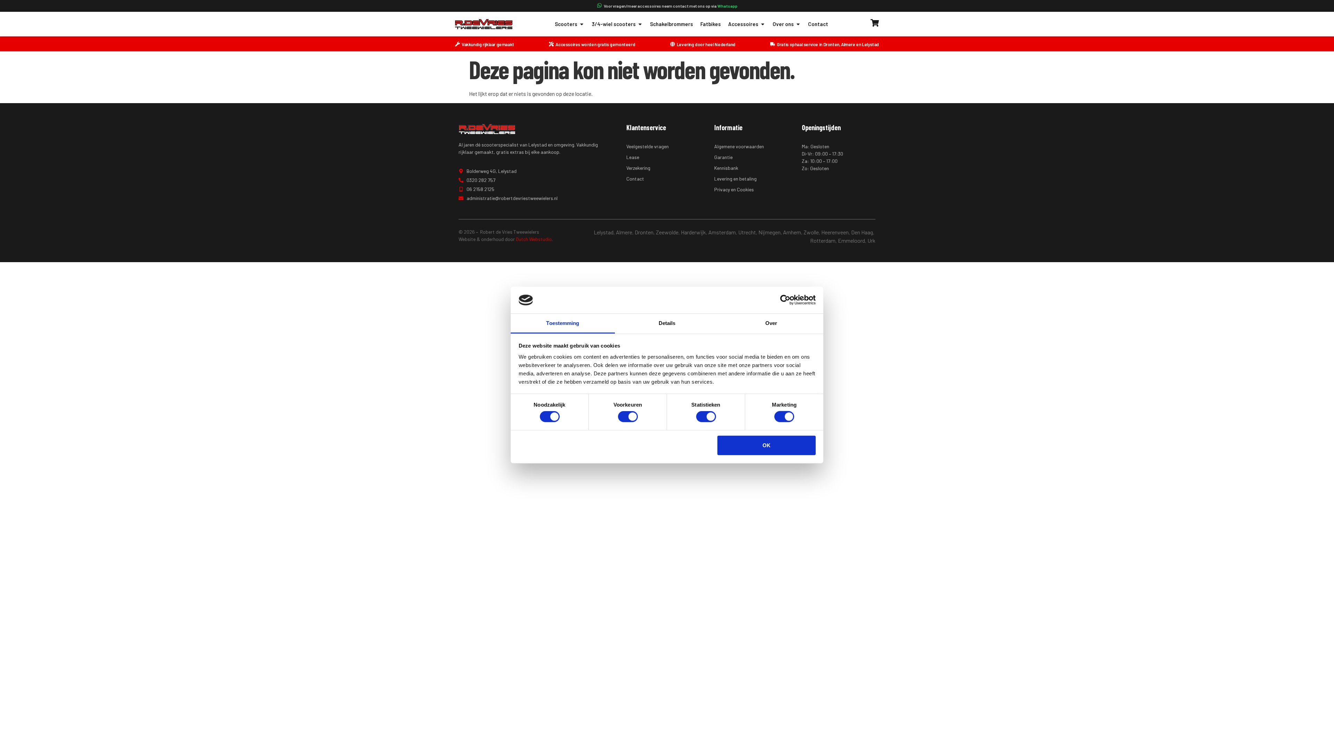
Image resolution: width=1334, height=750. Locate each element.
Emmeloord (851, 240)
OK (767, 445)
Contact (818, 24)
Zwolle (811, 232)
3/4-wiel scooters (614, 24)
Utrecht (747, 232)
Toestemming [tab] (562, 323)
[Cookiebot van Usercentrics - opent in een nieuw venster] (785, 300)
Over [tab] (771, 323)
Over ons (783, 24)
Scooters (566, 24)
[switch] (628, 416)
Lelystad (604, 232)
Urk (871, 240)
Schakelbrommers (671, 24)
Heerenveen (835, 232)
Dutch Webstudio (534, 239)
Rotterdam (822, 240)
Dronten (644, 232)
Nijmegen (769, 232)
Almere (624, 232)
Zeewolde (667, 232)
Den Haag (862, 232)
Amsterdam (722, 232)
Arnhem (792, 232)
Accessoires (743, 24)
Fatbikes (710, 24)
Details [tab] (667, 323)
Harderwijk (693, 232)
